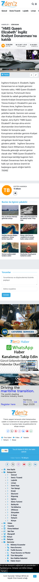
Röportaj (14, 496)
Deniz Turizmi (16, 502)
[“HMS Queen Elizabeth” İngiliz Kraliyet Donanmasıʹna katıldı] (19, 60)
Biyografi (11, 534)
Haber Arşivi (15, 561)
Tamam (4, 571)
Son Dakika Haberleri (19, 558)
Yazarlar (26, 437)
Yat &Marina (16, 507)
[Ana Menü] (36, 4)
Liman (33, 11)
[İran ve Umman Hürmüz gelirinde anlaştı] (10, 210)
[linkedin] (35, 464)
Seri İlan (10, 531)
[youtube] (24, 464)
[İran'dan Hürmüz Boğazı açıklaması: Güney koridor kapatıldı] (10, 229)
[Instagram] (19, 431)
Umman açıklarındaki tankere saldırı (9, 255)
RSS (5, 451)
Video (17, 437)
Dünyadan (15, 24)
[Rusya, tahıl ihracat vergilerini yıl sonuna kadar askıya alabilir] (28, 229)
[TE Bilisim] (7, 190)
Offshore (14, 510)
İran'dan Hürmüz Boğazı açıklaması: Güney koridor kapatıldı (9, 237)
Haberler (5, 24)
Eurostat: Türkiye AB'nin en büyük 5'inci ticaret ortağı (18, 577)
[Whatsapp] (31, 431)
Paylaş (6, 74)
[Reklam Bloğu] (19, 321)
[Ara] (33, 4)
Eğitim (13, 499)
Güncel (4, 11)
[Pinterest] (15, 431)
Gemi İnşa (15, 486)
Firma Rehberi (13, 529)
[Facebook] (8, 431)
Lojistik (25, 11)
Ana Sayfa (11, 469)
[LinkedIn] (23, 431)
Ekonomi (14, 494)
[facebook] (7, 464)
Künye (14, 440)
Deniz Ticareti (14, 11)
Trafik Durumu (16, 550)
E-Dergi (14, 515)
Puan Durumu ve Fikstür (20, 553)
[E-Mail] (15, 193)
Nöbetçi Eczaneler (18, 545)
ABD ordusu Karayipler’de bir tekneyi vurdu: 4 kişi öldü (28, 218)
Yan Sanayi (15, 488)
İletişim (6, 440)
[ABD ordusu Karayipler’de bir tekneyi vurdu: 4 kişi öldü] (28, 210)
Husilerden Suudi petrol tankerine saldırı (28, 255)
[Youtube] (27, 431)
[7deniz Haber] (9, 4)
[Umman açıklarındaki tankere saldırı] (10, 247)
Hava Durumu (16, 547)
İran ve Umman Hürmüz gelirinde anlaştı (9, 217)
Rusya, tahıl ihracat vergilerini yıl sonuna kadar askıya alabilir (27, 237)
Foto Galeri (8, 437)
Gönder (6, 295)
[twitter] (13, 464)
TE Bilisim (17, 189)
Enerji (13, 491)
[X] (12, 431)
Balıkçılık (15, 504)
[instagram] (18, 464)
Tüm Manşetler (17, 555)
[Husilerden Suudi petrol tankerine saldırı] (28, 247)
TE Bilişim (24, 458)
